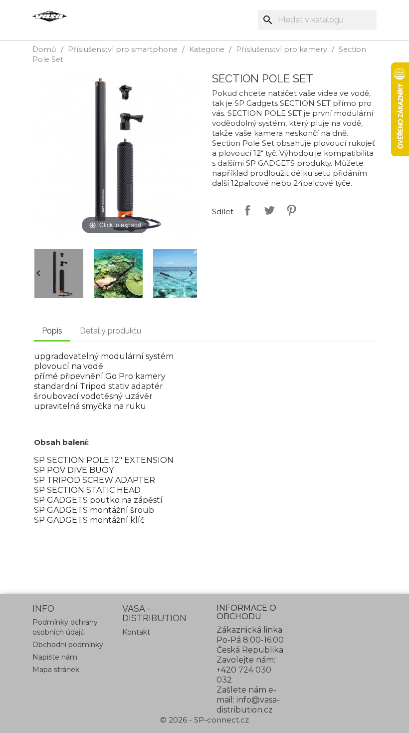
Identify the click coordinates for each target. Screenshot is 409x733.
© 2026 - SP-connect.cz (204, 720)
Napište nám (54, 657)
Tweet (267, 210)
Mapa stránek (55, 669)
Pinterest (289, 210)
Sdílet (245, 210)
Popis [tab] (52, 331)
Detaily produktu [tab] (110, 331)
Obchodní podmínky (67, 644)
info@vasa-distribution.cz (248, 705)
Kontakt (136, 632)
